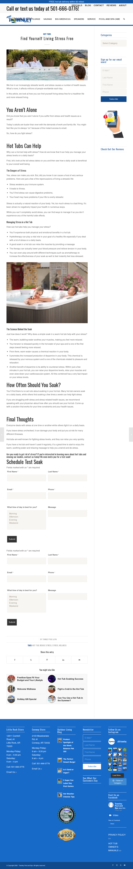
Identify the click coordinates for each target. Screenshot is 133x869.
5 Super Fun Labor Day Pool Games (68, 783)
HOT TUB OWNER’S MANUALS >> (114, 847)
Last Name (53, 471)
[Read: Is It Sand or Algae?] (59, 770)
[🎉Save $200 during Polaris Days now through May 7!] (120, 764)
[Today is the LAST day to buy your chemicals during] (120, 769)
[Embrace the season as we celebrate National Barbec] (115, 764)
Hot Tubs (47, 34)
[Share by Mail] (79, 659)
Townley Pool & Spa (49, 639)
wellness (62, 645)
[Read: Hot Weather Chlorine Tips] (59, 794)
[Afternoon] (26, 516)
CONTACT (99, 5)
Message (52, 507)
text (24, 8)
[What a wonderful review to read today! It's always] (115, 749)
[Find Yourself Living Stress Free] (47, 64)
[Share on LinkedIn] (63, 659)
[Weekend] (26, 522)
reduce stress (46, 645)
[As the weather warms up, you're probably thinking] (115, 769)
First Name (12, 471)
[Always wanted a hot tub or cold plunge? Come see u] (120, 749)
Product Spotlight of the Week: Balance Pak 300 (68, 745)
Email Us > (11, 771)
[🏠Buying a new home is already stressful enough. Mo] (115, 754)
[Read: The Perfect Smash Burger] (59, 760)
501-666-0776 (17, 766)
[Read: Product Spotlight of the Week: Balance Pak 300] (59, 740)
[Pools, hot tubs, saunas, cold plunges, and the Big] (125, 769)
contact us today (31, 457)
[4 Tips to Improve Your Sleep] (131, 434)
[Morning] (26, 513)
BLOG (88, 5)
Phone (51, 489)
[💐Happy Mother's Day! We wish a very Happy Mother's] (115, 759)
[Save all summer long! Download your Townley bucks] (125, 749)
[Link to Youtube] (125, 865)
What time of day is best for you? (22, 507)
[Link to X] (121, 865)
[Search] (124, 19)
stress (55, 645)
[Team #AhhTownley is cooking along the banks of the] (120, 759)
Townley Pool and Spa (119, 805)
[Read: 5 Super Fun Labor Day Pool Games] (59, 781)
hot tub (35, 645)
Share (112, 824)
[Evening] (26, 519)
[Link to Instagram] (117, 865)
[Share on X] (31, 659)
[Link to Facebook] (113, 865)
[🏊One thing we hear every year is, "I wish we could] (110, 749)
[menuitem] (77, 5)
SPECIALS (77, 5)
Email (10, 489)
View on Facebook (114, 820)
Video (115, 815)
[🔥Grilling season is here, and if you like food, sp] (110, 759)
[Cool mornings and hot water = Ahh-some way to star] (125, 764)
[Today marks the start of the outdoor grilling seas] (125, 759)
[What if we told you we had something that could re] (120, 754)
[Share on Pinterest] (47, 659)
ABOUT (123, 5)
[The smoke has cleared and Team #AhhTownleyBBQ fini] (125, 754)
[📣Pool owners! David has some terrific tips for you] (110, 754)
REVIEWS (111, 5)
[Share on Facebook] (15, 659)
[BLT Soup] (2, 434)
